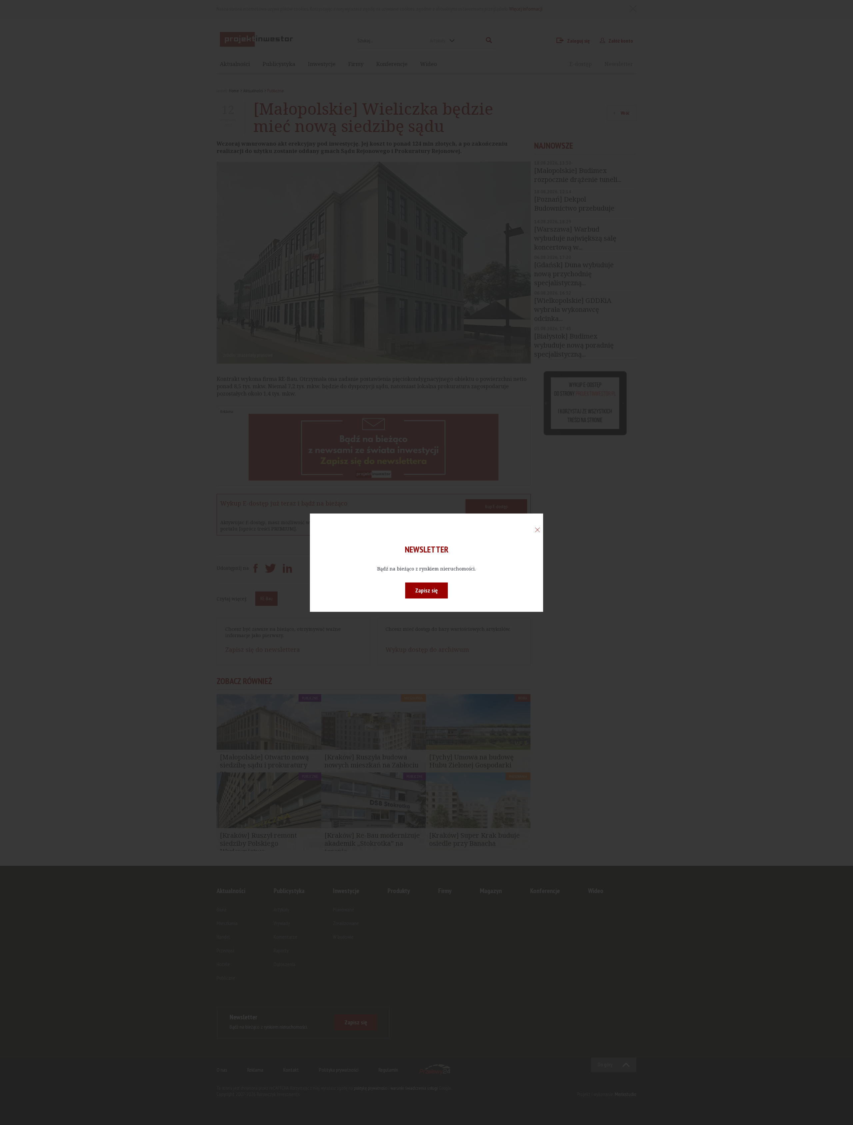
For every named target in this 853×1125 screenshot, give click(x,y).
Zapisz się (426, 590)
